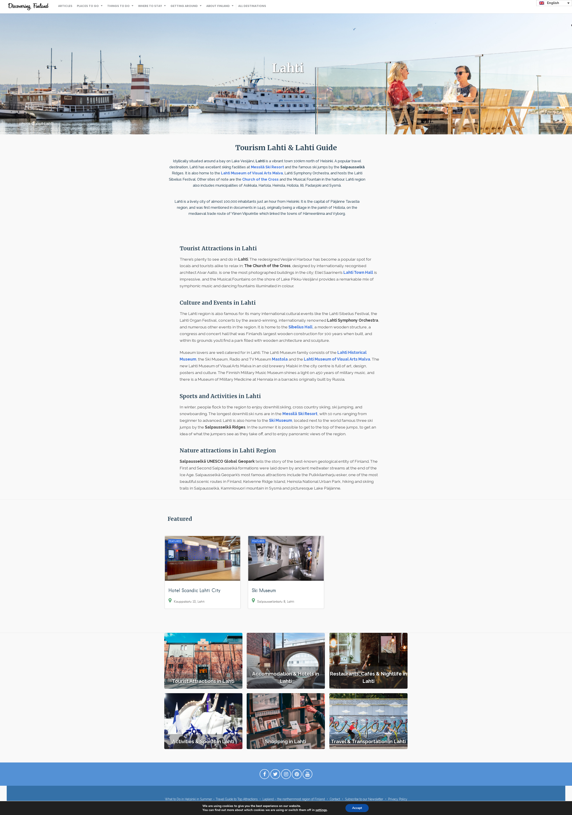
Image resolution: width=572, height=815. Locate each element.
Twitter (275, 775)
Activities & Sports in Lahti (203, 741)
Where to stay (150, 6)
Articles (65, 6)
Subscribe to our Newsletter (364, 799)
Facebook (264, 775)
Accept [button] (357, 808)
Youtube (307, 775)
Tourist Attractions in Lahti (203, 681)
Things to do (118, 6)
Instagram (286, 775)
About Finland (218, 6)
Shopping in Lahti (285, 741)
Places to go (88, 6)
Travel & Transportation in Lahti (368, 741)
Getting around (184, 6)
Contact (335, 799)
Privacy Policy (397, 799)
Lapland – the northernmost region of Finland (294, 799)
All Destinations (252, 6)
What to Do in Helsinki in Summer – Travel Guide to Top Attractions (211, 799)
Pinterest (296, 775)
